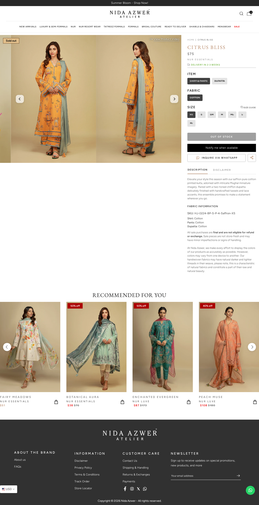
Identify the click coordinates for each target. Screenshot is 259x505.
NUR (73, 26)
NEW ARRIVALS (27, 26)
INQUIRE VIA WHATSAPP (220, 157)
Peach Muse (211, 397)
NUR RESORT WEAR (90, 26)
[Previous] (20, 99)
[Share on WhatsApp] (254, 162)
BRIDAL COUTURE (151, 26)
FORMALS (133, 26)
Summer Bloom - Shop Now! (129, 3)
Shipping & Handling (136, 467)
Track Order (82, 481)
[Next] (174, 99)
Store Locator (83, 488)
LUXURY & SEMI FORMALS (54, 26)
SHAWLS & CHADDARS (201, 26)
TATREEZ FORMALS (114, 26)
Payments (129, 481)
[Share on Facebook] (246, 162)
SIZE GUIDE (250, 107)
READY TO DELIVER (175, 26)
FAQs (17, 466)
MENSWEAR (224, 26)
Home (190, 40)
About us (20, 460)
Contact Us (130, 461)
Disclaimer (222, 169)
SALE (237, 26)
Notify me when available (222, 148)
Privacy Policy (83, 467)
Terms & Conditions (87, 474)
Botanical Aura (82, 397)
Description (198, 169)
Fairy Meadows (16, 397)
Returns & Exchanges (136, 474)
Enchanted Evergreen (156, 397)
